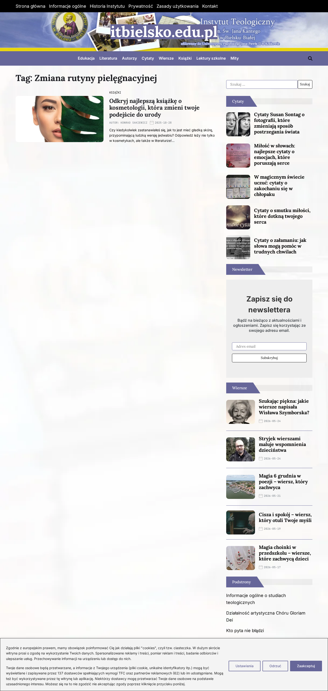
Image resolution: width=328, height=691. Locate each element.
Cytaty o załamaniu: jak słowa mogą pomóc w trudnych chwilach (280, 246)
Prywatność (140, 6)
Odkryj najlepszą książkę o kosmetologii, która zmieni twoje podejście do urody (154, 108)
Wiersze (166, 58)
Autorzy (129, 58)
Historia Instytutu (107, 6)
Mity (235, 58)
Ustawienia (245, 666)
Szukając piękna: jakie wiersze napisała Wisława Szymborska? (284, 406)
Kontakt (210, 6)
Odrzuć (275, 666)
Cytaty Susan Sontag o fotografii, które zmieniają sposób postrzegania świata (279, 123)
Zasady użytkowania (178, 6)
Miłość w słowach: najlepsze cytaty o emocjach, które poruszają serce (274, 154)
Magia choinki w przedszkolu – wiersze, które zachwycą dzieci (285, 553)
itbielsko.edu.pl (164, 31)
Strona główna (30, 6)
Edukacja (86, 58)
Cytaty (148, 58)
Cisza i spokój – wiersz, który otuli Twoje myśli (285, 517)
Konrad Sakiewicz (134, 122)
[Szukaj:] (262, 84)
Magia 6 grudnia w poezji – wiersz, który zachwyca (283, 481)
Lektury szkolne (211, 58)
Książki (185, 58)
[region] (164, 664)
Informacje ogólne (67, 6)
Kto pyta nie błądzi (245, 630)
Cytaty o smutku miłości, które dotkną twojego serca (282, 216)
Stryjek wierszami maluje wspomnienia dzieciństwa (282, 444)
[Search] (310, 58)
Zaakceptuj (306, 666)
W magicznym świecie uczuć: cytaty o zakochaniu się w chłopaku (279, 185)
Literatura (108, 58)
